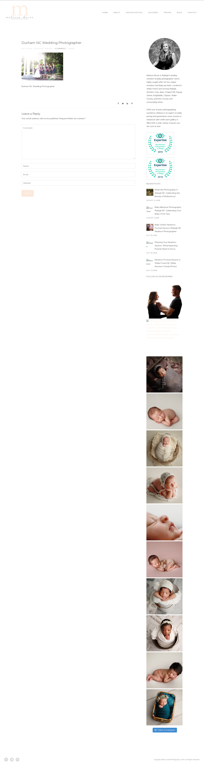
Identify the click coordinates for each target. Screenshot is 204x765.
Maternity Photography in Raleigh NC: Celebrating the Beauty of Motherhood (167, 193)
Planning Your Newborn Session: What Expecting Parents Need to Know (166, 245)
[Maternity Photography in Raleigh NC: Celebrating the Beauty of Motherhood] (149, 192)
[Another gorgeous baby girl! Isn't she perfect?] (164, 411)
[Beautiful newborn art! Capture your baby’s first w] (164, 670)
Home (105, 12)
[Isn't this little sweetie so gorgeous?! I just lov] (164, 448)
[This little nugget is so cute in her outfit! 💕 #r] (164, 559)
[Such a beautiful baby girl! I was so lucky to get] (164, 707)
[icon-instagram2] (12, 760)
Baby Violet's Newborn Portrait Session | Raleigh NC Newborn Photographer (168, 228)
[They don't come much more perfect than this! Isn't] (164, 485)
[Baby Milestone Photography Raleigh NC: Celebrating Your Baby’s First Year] (149, 209)
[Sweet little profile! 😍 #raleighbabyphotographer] (164, 522)
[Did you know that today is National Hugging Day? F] (164, 633)
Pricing (167, 12)
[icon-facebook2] (6, 760)
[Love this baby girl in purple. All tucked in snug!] (164, 374)
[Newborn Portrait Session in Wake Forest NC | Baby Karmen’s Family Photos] (149, 262)
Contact (192, 12)
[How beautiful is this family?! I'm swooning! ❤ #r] (164, 300)
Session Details (134, 12)
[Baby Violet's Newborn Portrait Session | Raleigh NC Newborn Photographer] (149, 227)
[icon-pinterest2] (17, 760)
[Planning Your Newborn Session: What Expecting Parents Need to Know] (149, 244)
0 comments (60, 48)
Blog (179, 12)
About (116, 12)
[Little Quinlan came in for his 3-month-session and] (164, 337)
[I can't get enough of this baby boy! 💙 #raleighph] (164, 596)
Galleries (153, 12)
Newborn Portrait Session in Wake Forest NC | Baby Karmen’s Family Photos (167, 263)
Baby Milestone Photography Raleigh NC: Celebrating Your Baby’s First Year (168, 210)
